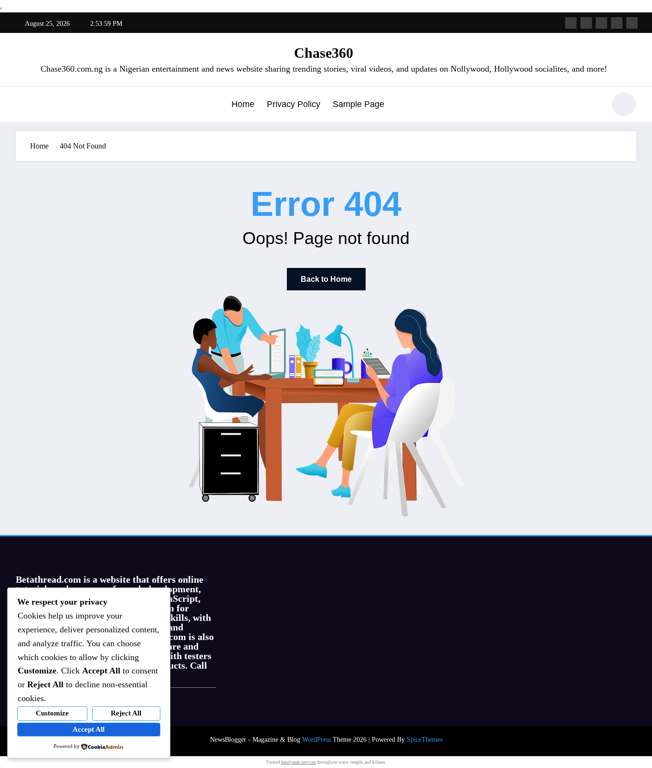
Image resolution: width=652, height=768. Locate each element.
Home (242, 104)
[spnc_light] (624, 104)
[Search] (593, 105)
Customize (52, 713)
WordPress (316, 739)
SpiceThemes (424, 739)
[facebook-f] (571, 23)
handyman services (298, 762)
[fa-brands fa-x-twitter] (586, 23)
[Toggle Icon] (23, 105)
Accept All (89, 729)
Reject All (126, 713)
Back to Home (326, 279)
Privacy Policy (293, 104)
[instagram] (616, 23)
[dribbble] (601, 23)
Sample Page (358, 104)
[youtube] (632, 23)
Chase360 (323, 53)
